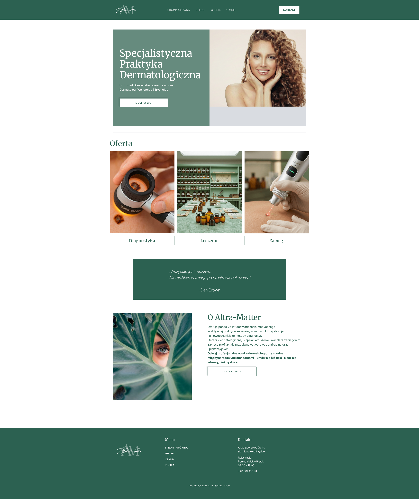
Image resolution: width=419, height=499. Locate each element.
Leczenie (209, 240)
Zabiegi (277, 240)
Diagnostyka (142, 240)
